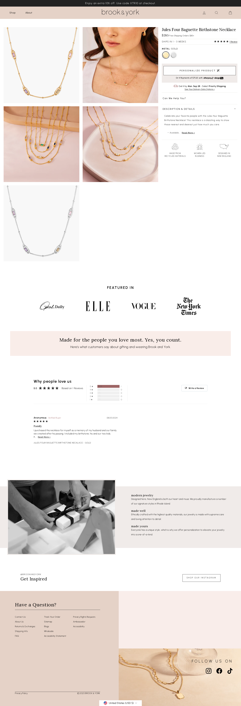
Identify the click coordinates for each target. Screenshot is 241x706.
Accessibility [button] (78, 626)
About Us (19, 621)
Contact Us (20, 617)
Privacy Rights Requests (84, 617)
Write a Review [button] (196, 388)
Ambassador (79, 621)
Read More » (188, 133)
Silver (173, 55)
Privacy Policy (21, 693)
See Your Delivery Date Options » (200, 89)
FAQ (17, 636)
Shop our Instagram (201, 578)
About (28, 12)
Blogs (46, 626)
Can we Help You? (174, 98)
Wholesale (48, 631)
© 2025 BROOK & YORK (88, 693)
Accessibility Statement (55, 636)
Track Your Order (52, 617)
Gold (165, 55)
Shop (13, 12)
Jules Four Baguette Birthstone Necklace (58, 443)
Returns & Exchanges (25, 626)
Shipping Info (21, 631)
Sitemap (48, 621)
